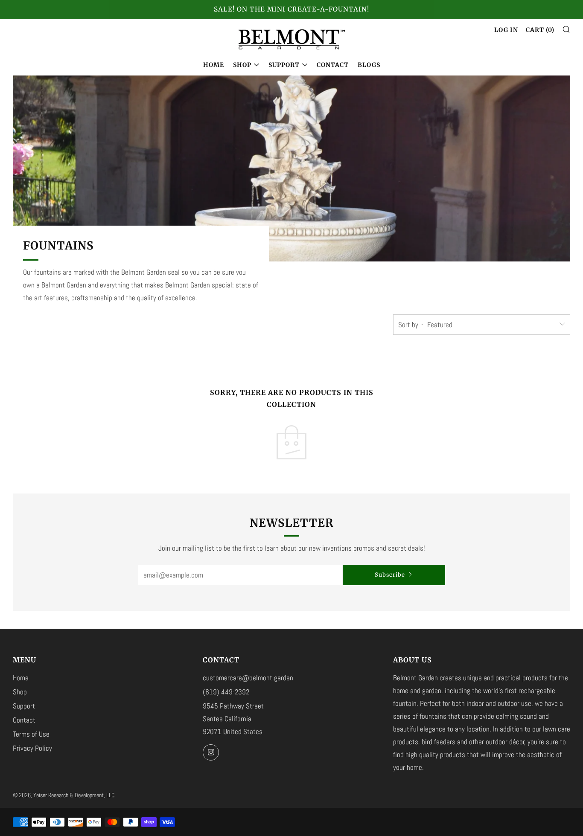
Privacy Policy (32, 748)
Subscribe (390, 574)
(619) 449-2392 (226, 692)
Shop (242, 65)
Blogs (369, 65)
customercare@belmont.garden (248, 677)
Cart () (540, 30)
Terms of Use (31, 734)
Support (284, 65)
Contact (333, 65)
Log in (506, 30)
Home (213, 65)
